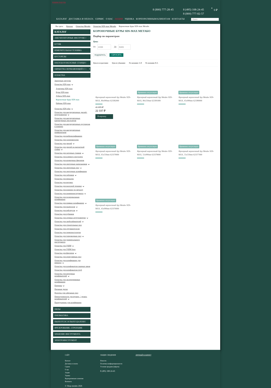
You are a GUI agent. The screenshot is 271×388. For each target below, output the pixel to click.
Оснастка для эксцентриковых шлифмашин (67, 281)
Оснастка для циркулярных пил (67, 257)
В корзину (102, 116)
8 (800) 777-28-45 (163, 9)
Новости (103, 361)
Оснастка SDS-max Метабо (104, 26)
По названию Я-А (151, 63)
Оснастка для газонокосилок (66, 140)
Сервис (99, 19)
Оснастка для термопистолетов (67, 232)
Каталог (61, 19)
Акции (119, 19)
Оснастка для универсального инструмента (67, 241)
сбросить (117, 55)
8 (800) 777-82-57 (193, 13)
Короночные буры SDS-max (67, 100)
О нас (109, 19)
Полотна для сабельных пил (66, 293)
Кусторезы (60, 57)
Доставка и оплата (81, 19)
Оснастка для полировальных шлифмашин (66, 198)
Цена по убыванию (118, 63)
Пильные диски (61, 289)
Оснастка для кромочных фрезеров (69, 160)
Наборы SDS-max (63, 103)
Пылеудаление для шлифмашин (67, 303)
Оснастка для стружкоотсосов (67, 229)
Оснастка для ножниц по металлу (68, 190)
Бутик (57, 44)
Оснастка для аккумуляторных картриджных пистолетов (67, 119)
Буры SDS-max (62, 92)
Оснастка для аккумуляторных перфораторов (67, 131)
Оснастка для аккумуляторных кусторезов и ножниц (72, 125)
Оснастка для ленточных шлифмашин (70, 171)
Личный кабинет (143, 355)
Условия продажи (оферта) (109, 367)
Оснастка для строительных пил (68, 225)
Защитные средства (62, 81)
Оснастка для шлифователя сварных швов (72, 266)
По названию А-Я (135, 63)
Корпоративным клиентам (153, 19)
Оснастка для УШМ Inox (65, 249)
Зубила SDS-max (63, 96)
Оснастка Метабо (83, 26)
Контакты (178, 19)
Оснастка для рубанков (64, 214)
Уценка (129, 19)
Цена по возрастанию (100, 63)
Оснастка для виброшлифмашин (68, 136)
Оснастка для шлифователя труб (68, 270)
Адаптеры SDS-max (64, 89)
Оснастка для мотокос (63, 182)
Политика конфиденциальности (111, 364)
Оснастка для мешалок (64, 179)
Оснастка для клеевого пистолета (68, 157)
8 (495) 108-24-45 (193, 9)
